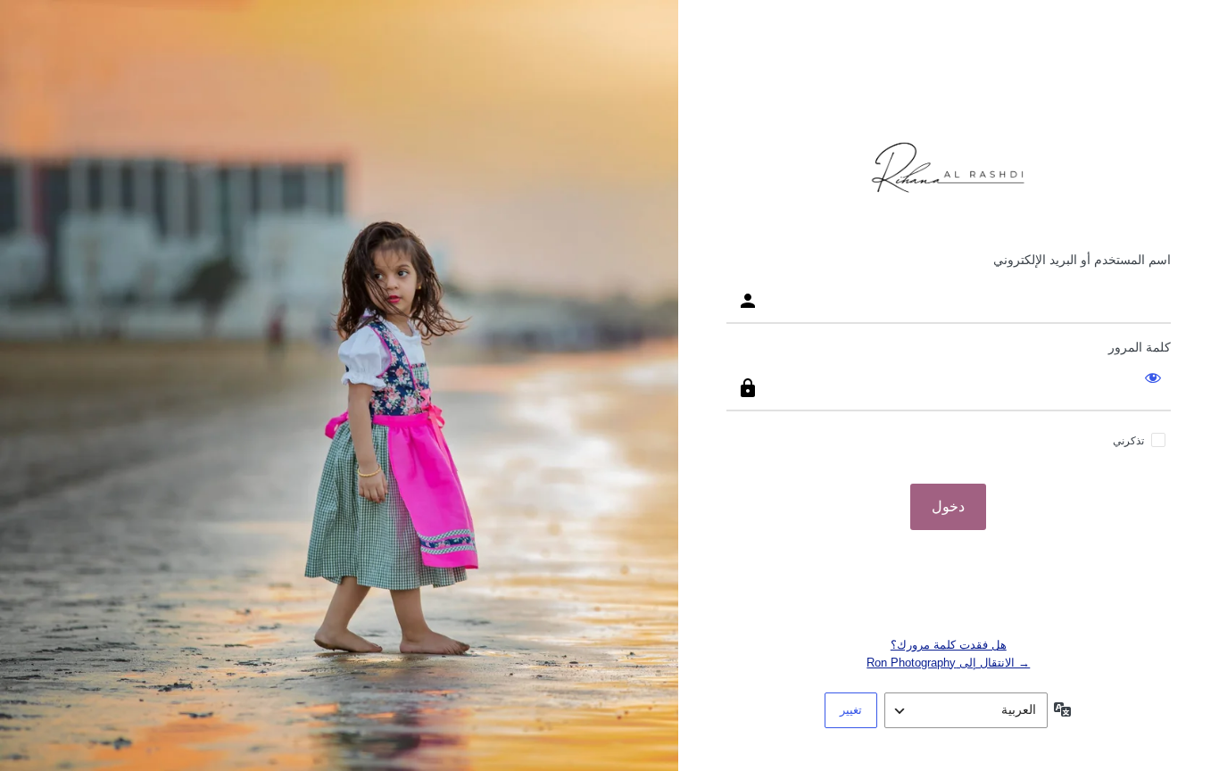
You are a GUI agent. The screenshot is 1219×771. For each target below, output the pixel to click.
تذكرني (1128, 441)
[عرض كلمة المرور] (1153, 377)
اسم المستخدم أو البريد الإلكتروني (1082, 260)
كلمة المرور (1139, 347)
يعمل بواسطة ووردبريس (948, 168)
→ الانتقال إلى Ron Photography (948, 662)
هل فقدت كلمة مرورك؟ (949, 644)
